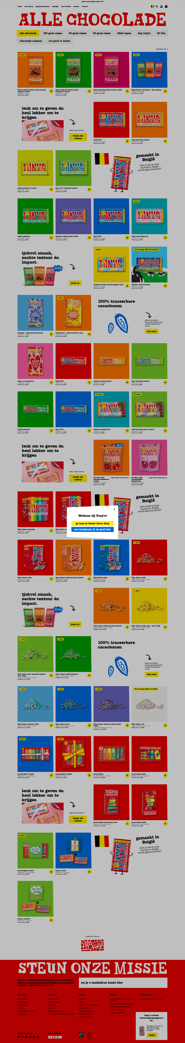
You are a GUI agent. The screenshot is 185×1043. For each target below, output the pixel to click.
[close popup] (114, 509)
